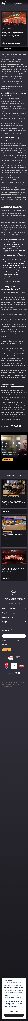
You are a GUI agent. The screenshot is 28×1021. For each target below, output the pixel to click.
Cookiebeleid (15, 684)
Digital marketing (7, 28)
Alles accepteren (14, 1015)
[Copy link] (20, 426)
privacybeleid (16, 995)
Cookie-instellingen (14, 1011)
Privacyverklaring (6, 684)
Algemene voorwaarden (8, 686)
